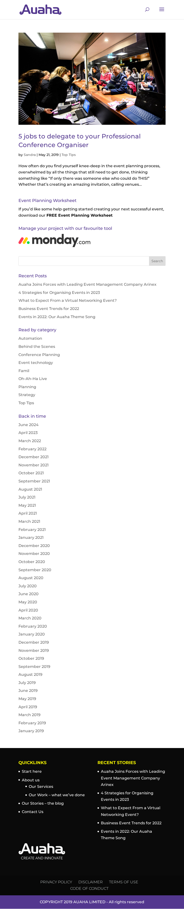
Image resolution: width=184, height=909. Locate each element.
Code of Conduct (89, 888)
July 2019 (27, 682)
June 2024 (28, 424)
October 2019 (31, 658)
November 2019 (33, 650)
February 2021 (32, 529)
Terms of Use (123, 882)
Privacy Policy (56, 882)
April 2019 (27, 707)
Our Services (41, 786)
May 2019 (27, 698)
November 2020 (34, 553)
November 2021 (33, 465)
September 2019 (34, 666)
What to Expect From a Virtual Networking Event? (67, 300)
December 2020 (34, 545)
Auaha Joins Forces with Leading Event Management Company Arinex (87, 284)
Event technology (35, 362)
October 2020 (31, 561)
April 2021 (27, 513)
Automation (30, 338)
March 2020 (29, 618)
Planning (27, 387)
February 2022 (32, 449)
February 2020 (32, 626)
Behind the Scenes (36, 346)
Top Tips (69, 155)
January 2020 (31, 634)
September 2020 (34, 570)
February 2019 (32, 723)
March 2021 (29, 521)
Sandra (30, 155)
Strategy (26, 394)
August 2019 (30, 674)
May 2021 (27, 505)
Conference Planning (39, 354)
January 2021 (31, 537)
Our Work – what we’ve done (57, 795)
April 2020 (28, 610)
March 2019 (29, 715)
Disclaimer (90, 882)
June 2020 (28, 594)
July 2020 (27, 586)
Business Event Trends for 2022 (48, 308)
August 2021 (30, 489)
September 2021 (34, 481)
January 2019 (31, 731)
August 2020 (30, 578)
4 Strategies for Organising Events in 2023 (59, 292)
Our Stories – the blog (43, 803)
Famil (23, 370)
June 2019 (28, 690)
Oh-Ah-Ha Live (32, 378)
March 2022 (29, 441)
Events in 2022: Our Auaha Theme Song (56, 317)
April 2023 (28, 432)
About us (31, 780)
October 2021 (31, 473)
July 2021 (26, 497)
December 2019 (33, 642)
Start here (32, 771)
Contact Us (32, 811)
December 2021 (33, 457)
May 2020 (27, 602)
